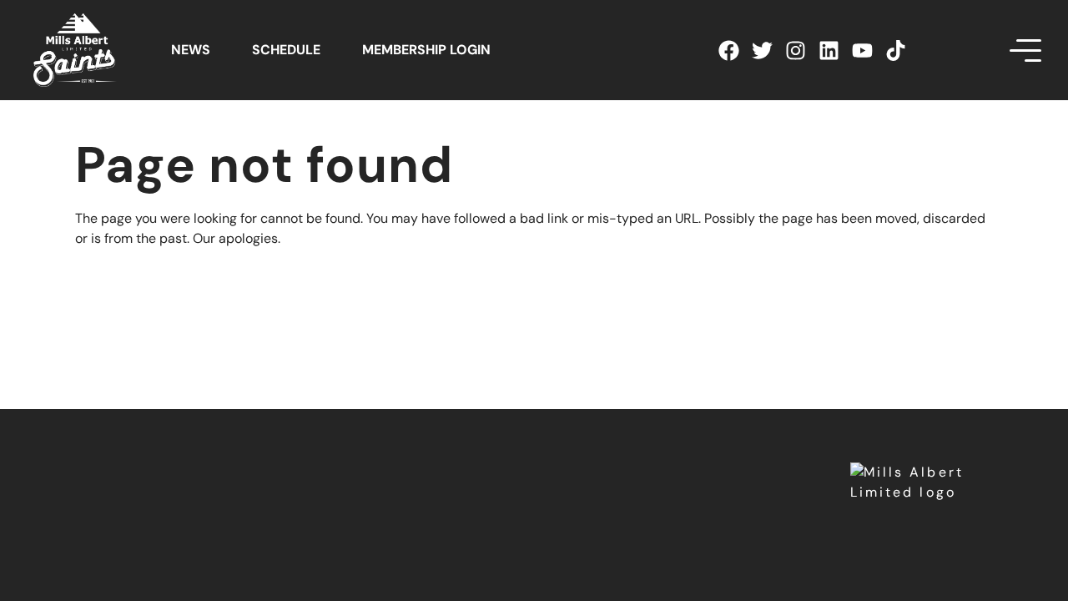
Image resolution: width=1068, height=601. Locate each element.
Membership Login (426, 49)
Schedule (286, 49)
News (190, 49)
